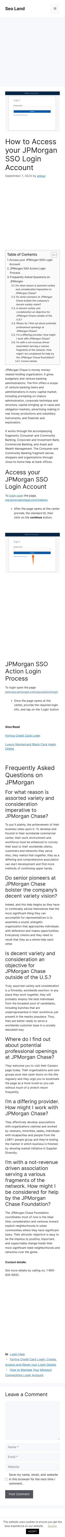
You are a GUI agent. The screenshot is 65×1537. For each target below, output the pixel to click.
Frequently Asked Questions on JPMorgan (30, 279)
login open (15, 495)
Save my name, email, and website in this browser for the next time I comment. (33, 1479)
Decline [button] (52, 1526)
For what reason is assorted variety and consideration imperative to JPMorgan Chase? (35, 289)
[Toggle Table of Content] (52, 255)
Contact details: (29, 361)
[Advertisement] (32, 53)
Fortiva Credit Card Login (22, 735)
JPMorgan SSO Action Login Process (28, 270)
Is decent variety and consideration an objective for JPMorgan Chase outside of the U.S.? (34, 314)
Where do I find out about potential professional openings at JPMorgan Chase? (36, 327)
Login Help (17, 1354)
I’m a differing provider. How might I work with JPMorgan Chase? (35, 336)
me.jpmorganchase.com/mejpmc (26, 500)
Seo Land (15, 8)
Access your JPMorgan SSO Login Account (31, 262)
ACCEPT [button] (32, 1531)
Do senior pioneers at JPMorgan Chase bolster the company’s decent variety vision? (34, 300)
